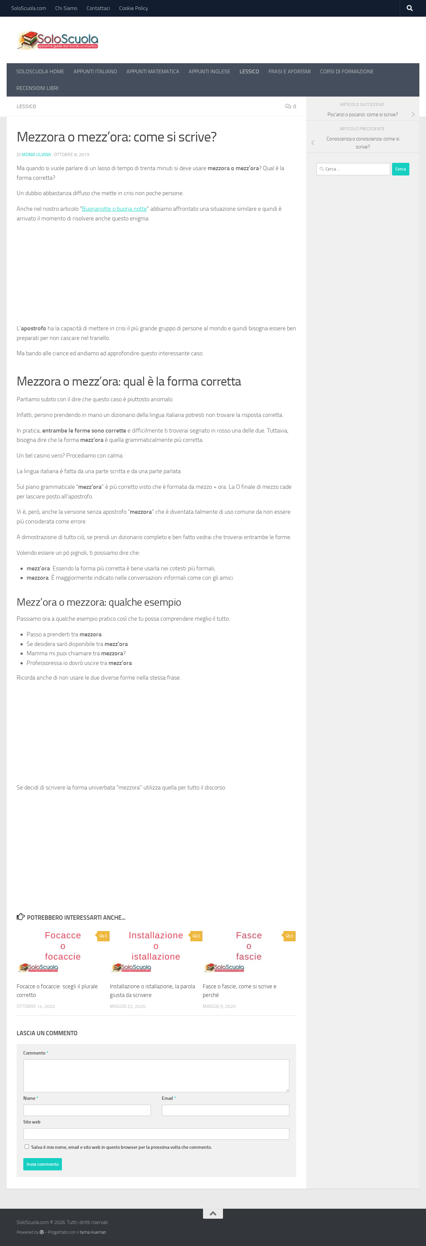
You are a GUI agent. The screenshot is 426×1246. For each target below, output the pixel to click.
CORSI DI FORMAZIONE (347, 71)
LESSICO (249, 71)
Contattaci (98, 8)
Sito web (32, 1122)
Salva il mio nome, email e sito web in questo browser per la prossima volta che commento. (121, 1147)
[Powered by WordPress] (42, 1232)
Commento (35, 1053)
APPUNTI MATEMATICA (152, 71)
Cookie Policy (133, 8)
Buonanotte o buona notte (114, 208)
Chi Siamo (66, 8)
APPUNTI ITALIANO (95, 71)
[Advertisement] (156, 276)
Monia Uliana (36, 154)
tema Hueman (93, 1232)
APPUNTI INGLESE (209, 71)
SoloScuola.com (28, 8)
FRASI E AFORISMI (290, 71)
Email (169, 1098)
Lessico (26, 106)
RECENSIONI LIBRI (37, 88)
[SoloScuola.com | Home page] (58, 40)
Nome (30, 1098)
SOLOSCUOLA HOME (40, 71)
